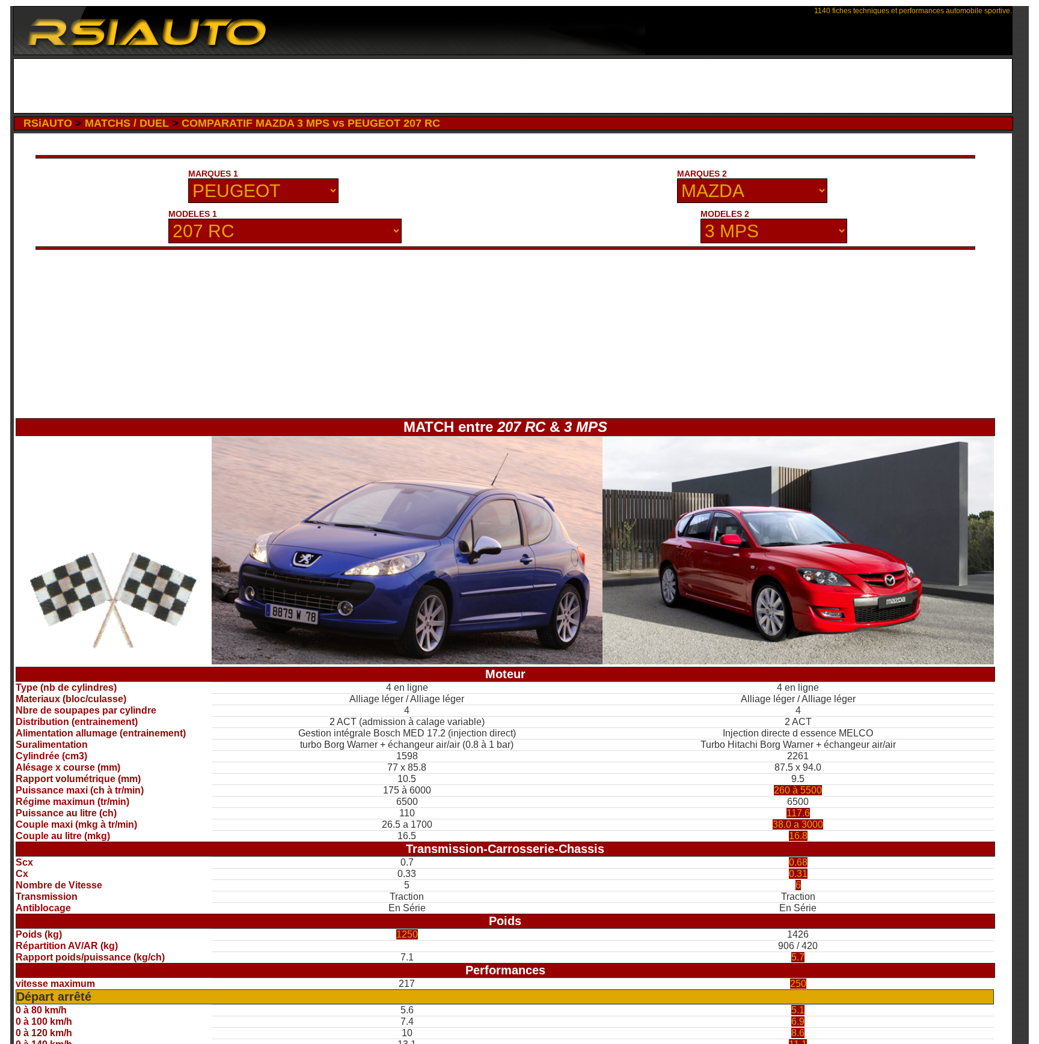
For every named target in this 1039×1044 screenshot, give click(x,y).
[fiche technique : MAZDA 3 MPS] (798, 661)
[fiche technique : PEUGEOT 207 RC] (407, 661)
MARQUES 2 (702, 173)
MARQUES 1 (213, 173)
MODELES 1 (192, 214)
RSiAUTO (47, 123)
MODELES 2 (724, 214)
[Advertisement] (513, 86)
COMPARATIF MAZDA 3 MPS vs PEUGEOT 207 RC (311, 123)
